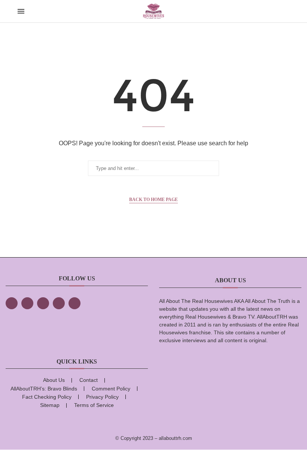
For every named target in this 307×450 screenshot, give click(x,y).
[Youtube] (74, 303)
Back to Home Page (153, 199)
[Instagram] (43, 303)
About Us (54, 380)
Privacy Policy (102, 397)
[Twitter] (27, 303)
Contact (88, 380)
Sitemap (50, 405)
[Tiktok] (59, 303)
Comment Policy (111, 389)
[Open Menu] (21, 11)
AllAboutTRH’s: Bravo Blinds (43, 389)
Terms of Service (94, 405)
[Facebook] (12, 303)
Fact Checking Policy (47, 397)
